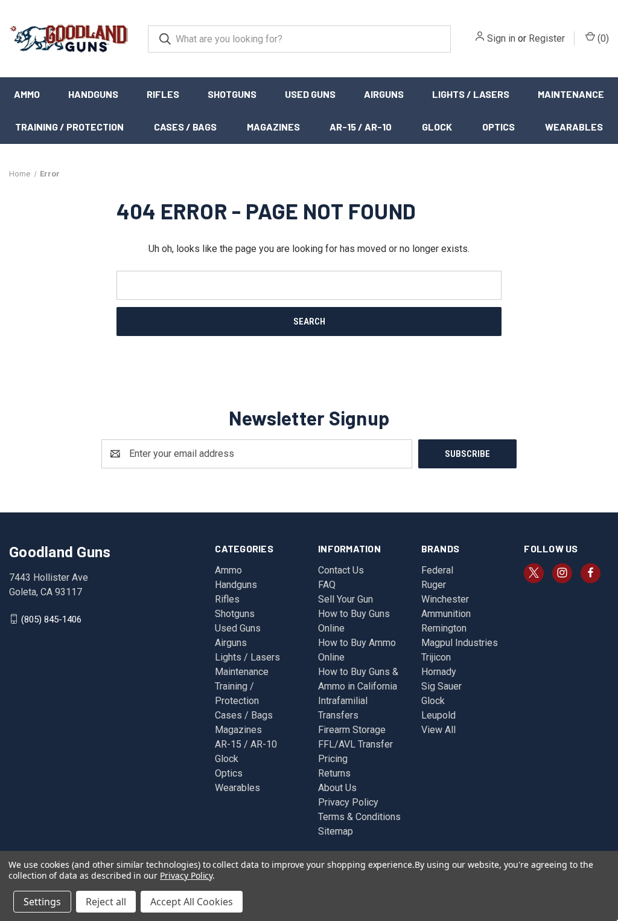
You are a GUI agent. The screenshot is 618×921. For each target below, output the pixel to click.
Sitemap (335, 831)
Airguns (384, 94)
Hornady (438, 671)
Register (547, 38)
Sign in (501, 38)
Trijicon (436, 657)
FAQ (327, 584)
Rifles (163, 94)
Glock (437, 126)
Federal (437, 570)
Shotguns (232, 94)
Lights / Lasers (470, 94)
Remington (444, 628)
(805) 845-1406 (51, 618)
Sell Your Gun (345, 599)
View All (438, 729)
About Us (337, 787)
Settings (42, 901)
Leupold (438, 715)
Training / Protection (69, 126)
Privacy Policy (348, 802)
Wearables (574, 126)
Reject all (106, 901)
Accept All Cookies (191, 901)
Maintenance (571, 94)
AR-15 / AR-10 (361, 126)
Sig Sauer (441, 686)
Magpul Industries (459, 642)
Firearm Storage (352, 729)
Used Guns (310, 94)
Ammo (27, 94)
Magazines (273, 126)
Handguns (93, 94)
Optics (498, 126)
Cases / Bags (185, 126)
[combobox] (299, 39)
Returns (334, 773)
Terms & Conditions (359, 816)
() (602, 38)
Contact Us (341, 570)
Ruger (433, 584)
